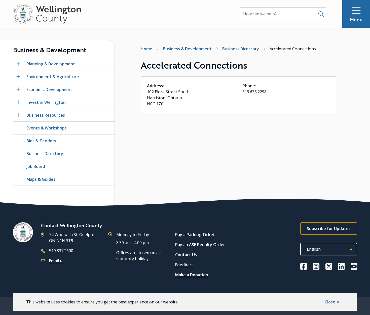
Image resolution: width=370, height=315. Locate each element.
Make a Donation (191, 275)
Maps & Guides (40, 179)
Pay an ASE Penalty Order (200, 244)
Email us (56, 260)
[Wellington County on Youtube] (354, 266)
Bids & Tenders (41, 141)
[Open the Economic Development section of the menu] (18, 89)
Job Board (35, 166)
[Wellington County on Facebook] (303, 266)
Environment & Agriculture (52, 76)
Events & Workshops (46, 128)
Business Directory (44, 153)
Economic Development (49, 89)
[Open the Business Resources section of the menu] (18, 115)
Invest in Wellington (46, 102)
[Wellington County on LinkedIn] (341, 266)
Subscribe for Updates (329, 228)
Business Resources (45, 115)
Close (330, 302)
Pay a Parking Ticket (195, 234)
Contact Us (186, 254)
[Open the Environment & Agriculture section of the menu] (18, 76)
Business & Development (187, 49)
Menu (356, 19)
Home (146, 49)
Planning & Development (50, 64)
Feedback (184, 264)
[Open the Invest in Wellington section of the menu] (18, 102)
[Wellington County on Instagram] (316, 266)
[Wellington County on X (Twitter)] (328, 266)
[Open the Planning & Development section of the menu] (18, 63)
